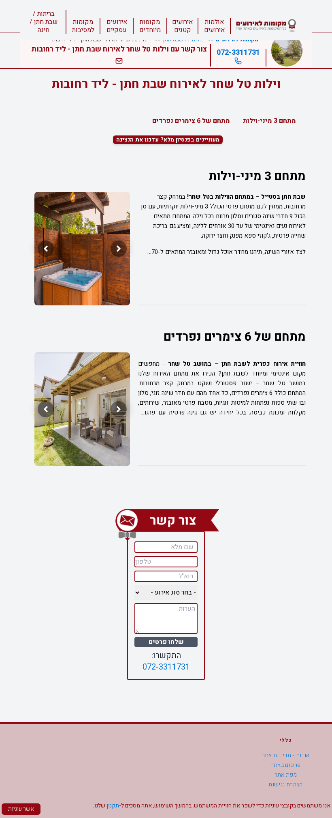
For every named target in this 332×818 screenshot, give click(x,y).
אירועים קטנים (182, 26)
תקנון (112, 805)
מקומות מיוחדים (150, 26)
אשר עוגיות (21, 809)
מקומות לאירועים (237, 40)
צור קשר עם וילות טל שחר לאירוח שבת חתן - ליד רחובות (119, 49)
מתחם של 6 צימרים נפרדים (191, 121)
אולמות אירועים (214, 26)
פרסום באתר (286, 765)
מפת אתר (286, 775)
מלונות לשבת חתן (183, 40)
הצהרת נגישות (285, 784)
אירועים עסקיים (116, 26)
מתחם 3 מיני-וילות (269, 121)
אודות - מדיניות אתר (286, 755)
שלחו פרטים (166, 642)
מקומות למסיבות (83, 26)
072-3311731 (238, 52)
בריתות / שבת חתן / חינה (44, 22)
